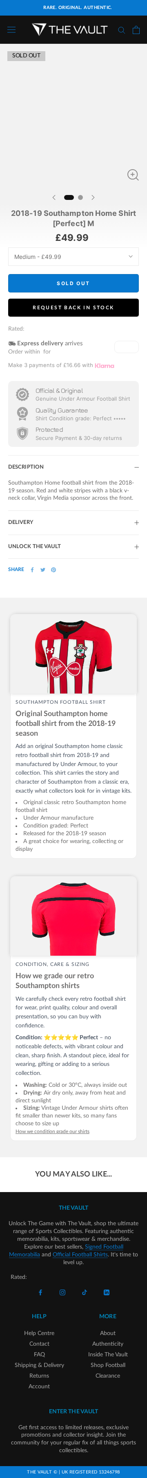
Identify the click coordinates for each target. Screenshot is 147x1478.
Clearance (108, 1376)
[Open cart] (136, 30)
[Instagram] (62, 1293)
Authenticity (107, 1344)
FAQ (39, 1355)
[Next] (93, 197)
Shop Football (108, 1365)
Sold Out (73, 283)
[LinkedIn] (106, 1293)
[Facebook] (32, 569)
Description (26, 467)
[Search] (121, 29)
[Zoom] (133, 175)
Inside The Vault (108, 1355)
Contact (39, 1344)
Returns (39, 1376)
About (108, 1333)
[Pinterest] (53, 569)
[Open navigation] (11, 30)
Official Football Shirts (80, 1255)
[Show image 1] (69, 197)
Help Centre (39, 1333)
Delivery (20, 522)
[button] (126, 347)
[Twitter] (42, 569)
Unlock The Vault (34, 546)
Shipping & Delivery (39, 1365)
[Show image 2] (80, 197)
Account (39, 1387)
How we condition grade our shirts (52, 1131)
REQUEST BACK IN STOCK (73, 307)
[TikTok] (84, 1293)
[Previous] (53, 197)
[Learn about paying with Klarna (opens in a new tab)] (104, 365)
